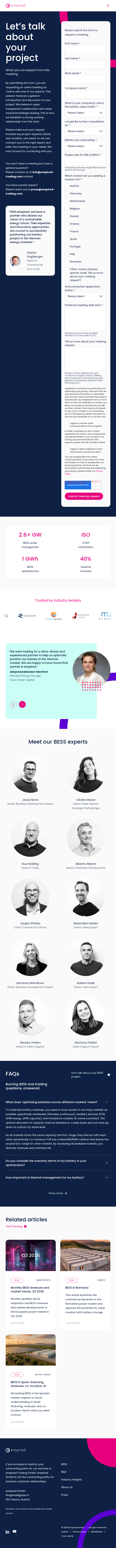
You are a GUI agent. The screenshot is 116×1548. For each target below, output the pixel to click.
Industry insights (71, 1479)
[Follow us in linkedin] (7, 1532)
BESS (64, 1464)
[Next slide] (22, 704)
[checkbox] (85, 233)
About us (67, 1487)
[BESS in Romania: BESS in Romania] (85, 1285)
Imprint (65, 1531)
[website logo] (15, 6)
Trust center (67, 1536)
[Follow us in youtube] (14, 1531)
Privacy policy (80, 1531)
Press (64, 1495)
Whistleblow (97, 1531)
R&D (63, 1472)
